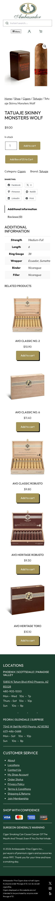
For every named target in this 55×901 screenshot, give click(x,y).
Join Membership (18, 798)
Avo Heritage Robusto (27, 554)
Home (8, 98)
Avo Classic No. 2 (27, 341)
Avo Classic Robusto (28, 483)
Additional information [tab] (22, 209)
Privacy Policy (16, 784)
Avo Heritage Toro (27, 626)
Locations (14, 765)
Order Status (15, 779)
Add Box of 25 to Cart (21, 159)
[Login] (29, 31)
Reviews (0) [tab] (15, 217)
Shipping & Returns (19, 793)
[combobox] (27, 23)
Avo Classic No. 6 (27, 412)
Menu (17, 32)
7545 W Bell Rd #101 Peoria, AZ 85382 (26, 726)
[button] (45, 46)
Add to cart (30, 145)
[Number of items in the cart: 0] (40, 31)
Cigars (27, 98)
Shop (17, 98)
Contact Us (14, 770)
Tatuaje (37, 98)
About (11, 760)
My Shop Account (18, 774)
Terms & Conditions (19, 789)
